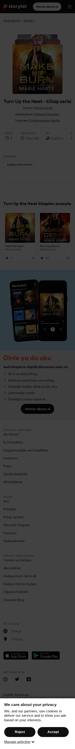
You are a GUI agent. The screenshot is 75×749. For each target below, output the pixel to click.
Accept (53, 732)
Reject (20, 732)
